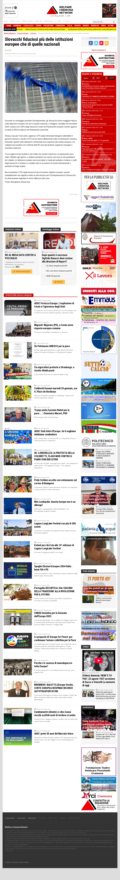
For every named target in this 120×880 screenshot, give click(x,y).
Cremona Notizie (9, 818)
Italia (69, 26)
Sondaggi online (50, 229)
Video (103, 26)
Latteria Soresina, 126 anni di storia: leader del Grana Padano (23, 29)
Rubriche (95, 26)
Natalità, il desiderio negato (109, 29)
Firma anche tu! (22, 271)
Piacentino (48, 26)
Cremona (17, 26)
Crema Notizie (21, 818)
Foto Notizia (89, 571)
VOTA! (59, 282)
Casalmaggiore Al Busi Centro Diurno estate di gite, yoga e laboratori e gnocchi (72, 29)
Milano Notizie (32, 818)
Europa (77, 26)
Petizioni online (13, 229)
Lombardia (60, 26)
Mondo (86, 26)
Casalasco (28, 26)
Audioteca (88, 707)
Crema (38, 26)
